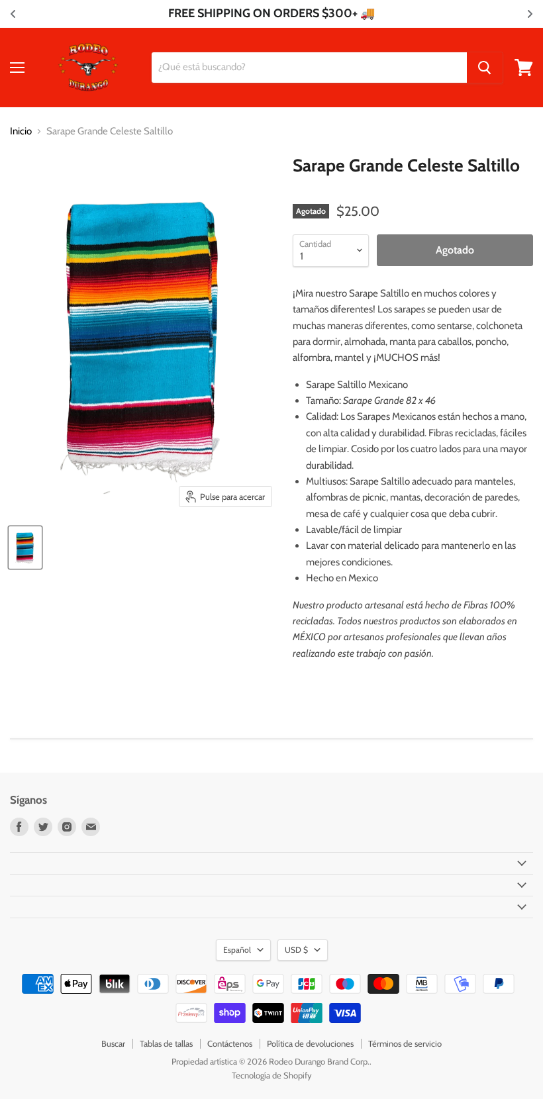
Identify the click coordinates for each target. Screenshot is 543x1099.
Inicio (21, 131)
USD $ (296, 950)
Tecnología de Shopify (272, 1075)
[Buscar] (485, 67)
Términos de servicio (405, 1043)
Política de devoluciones (310, 1043)
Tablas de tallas (166, 1043)
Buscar (113, 1043)
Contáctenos (229, 1043)
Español (237, 950)
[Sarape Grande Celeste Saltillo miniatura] (25, 547)
